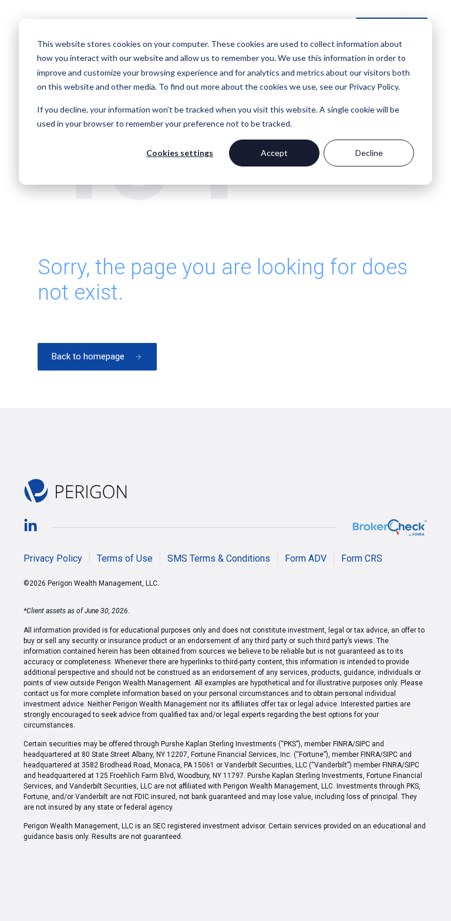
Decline (369, 153)
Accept (274, 153)
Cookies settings (179, 153)
